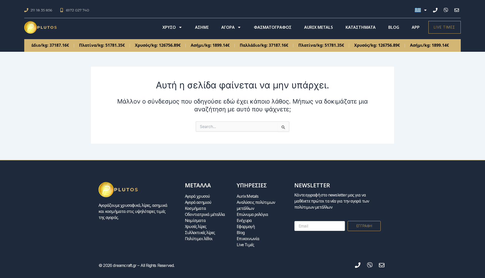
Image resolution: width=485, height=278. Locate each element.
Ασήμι (202, 27)
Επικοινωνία (248, 238)
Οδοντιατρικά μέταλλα (205, 214)
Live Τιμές (245, 244)
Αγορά (228, 27)
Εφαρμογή (246, 226)
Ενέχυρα (244, 220)
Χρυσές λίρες (195, 226)
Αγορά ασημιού (198, 202)
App (416, 27)
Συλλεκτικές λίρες (200, 232)
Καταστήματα (361, 27)
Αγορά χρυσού (197, 196)
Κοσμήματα (195, 208)
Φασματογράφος (273, 27)
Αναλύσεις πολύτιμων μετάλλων (256, 205)
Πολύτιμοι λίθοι (198, 238)
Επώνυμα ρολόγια (252, 214)
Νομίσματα (195, 220)
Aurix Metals (318, 27)
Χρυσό (169, 27)
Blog (393, 27)
